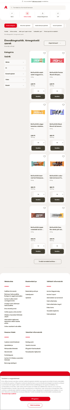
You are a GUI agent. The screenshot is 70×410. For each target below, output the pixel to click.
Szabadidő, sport (38, 31)
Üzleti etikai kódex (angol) (54, 304)
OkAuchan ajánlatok (25, 25)
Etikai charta (50, 307)
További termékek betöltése (47, 261)
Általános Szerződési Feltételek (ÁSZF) (13, 316)
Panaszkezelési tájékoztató (33, 352)
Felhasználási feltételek (11, 348)
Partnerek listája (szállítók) (9, 393)
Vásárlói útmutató (31, 345)
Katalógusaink (30, 342)
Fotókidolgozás (8, 355)
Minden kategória (10, 25)
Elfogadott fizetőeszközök (33, 348)
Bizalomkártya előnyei (32, 291)
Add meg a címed (36, 1)
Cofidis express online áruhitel (12, 312)
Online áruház (13, 31)
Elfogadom (35, 399)
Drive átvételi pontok (10, 308)
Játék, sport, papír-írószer (25, 31)
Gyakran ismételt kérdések (11, 342)
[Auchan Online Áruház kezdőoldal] (5, 7)
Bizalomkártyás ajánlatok (41, 25)
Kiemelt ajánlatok (57, 25)
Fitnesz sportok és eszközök (51, 31)
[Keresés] (11, 7)
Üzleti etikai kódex (52, 301)
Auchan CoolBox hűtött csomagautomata (11, 300)
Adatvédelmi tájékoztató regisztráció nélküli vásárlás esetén (12, 321)
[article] (38, 76)
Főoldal (6, 31)
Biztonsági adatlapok (10, 363)
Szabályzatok (29, 294)
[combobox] (37, 7)
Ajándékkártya (8, 345)
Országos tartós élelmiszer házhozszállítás (12, 304)
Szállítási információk (10, 291)
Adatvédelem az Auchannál (55, 298)
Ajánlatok (28, 298)
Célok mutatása (35, 405)
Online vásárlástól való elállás (12, 326)
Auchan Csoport (51, 294)
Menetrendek (8, 352)
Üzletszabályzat (51, 314)
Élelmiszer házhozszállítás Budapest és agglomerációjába (13, 295)
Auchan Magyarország (53, 291)
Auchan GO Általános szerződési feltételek (13, 359)
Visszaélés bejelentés (53, 311)
